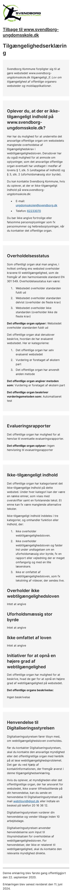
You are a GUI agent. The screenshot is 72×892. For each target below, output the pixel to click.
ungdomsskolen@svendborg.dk (36, 205)
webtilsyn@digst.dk (26, 801)
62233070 (34, 211)
